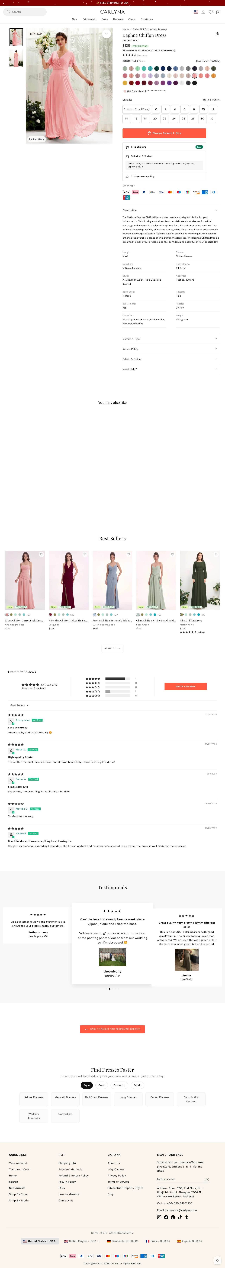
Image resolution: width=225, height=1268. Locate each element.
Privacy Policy (117, 1175)
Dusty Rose (131, 68)
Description (130, 210)
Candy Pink (144, 75)
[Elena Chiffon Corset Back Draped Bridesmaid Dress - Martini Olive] (11, 614)
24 (174, 118)
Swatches (147, 19)
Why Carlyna (116, 1169)
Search (13, 1181)
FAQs (62, 1188)
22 (164, 118)
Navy (169, 68)
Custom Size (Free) (137, 109)
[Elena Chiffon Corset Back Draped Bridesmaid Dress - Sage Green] (19, 614)
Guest (132, 19)
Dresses (118, 19)
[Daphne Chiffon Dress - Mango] (19, 494)
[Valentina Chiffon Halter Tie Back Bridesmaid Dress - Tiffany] (67, 614)
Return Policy (131, 349)
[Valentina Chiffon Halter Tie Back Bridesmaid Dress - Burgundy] (50, 614)
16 (136, 118)
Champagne (181, 75)
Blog (110, 1194)
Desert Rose (125, 75)
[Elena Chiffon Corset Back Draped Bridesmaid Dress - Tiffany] (24, 614)
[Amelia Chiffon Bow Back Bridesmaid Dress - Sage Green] (107, 614)
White (181, 82)
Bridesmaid (90, 19)
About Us (114, 1163)
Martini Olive (213, 68)
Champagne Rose (131, 75)
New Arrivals (17, 1188)
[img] (16, 715)
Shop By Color (18, 1194)
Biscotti (175, 75)
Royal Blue (162, 68)
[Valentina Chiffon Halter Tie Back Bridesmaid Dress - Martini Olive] (55, 614)
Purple (162, 82)
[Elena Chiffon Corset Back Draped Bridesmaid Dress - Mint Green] (15, 614)
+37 (28, 494)
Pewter (188, 82)
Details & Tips (131, 338)
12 (213, 109)
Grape (175, 82)
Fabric (138, 1085)
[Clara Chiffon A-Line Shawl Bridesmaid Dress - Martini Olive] (142, 614)
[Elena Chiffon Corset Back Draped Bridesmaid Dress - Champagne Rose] (7, 614)
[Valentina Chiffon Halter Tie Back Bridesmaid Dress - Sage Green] (63, 614)
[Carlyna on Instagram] (159, 1217)
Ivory (169, 75)
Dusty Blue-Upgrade (162, 75)
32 (212, 118)
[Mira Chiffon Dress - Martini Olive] (182, 614)
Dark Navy (194, 68)
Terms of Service (118, 1181)
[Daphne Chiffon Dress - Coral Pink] (15, 494)
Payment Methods (70, 1169)
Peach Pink (200, 75)
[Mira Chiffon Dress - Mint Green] (186, 614)
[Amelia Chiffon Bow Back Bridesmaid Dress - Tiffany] (111, 614)
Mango (213, 75)
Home (126, 29)
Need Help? (130, 369)
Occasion (119, 1085)
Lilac (150, 75)
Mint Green (137, 68)
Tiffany (144, 68)
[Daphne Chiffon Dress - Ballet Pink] (7, 494)
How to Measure (69, 1194)
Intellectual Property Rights (125, 1188)
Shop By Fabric (18, 1200)
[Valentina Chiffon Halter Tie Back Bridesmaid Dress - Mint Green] (59, 614)
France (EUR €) (160, 1241)
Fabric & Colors (132, 359)
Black (194, 82)
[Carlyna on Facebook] (166, 1217)
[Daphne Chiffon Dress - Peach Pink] (11, 494)
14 (126, 118)
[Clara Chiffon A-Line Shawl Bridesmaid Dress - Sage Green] (138, 614)
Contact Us (66, 1200)
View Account (18, 1163)
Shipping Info (67, 1163)
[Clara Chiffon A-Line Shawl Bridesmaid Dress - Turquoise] (155, 614)
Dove (200, 68)
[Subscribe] (207, 1179)
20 (155, 118)
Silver (181, 68)
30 (202, 118)
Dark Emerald (156, 68)
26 (183, 118)
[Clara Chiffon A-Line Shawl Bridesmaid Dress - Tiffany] (150, 614)
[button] (129, 55)
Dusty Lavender (156, 75)
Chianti (150, 82)
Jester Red (137, 82)
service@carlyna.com (183, 1210)
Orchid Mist (156, 82)
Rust (131, 82)
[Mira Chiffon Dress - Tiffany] (194, 614)
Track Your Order (20, 1169)
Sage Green (125, 68)
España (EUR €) (192, 1241)
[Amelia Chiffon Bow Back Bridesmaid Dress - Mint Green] (103, 614)
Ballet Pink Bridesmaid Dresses (150, 29)
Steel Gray (188, 68)
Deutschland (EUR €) (125, 1241)
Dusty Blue (175, 68)
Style (87, 1085)
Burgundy (144, 82)
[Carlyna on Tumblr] (187, 1217)
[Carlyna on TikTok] (180, 1217)
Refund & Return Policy (74, 1175)
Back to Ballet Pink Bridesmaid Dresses (115, 1029)
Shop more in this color (208, 61)
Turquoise (150, 68)
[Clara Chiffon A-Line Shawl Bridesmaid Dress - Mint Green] (146, 614)
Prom (105, 19)
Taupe (188, 75)
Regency (169, 82)
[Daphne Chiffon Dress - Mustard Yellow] (24, 494)
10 (203, 109)
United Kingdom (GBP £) (84, 1241)
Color (101, 1085)
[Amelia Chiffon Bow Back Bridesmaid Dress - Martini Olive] (98, 614)
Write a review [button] (185, 686)
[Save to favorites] (106, 33)
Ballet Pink (194, 75)
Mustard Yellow (125, 82)
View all (111, 648)
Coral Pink (207, 75)
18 (145, 118)
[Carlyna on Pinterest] (173, 1217)
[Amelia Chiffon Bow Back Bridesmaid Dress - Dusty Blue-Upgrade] (94, 614)
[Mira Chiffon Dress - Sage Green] (190, 614)
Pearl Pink (207, 68)
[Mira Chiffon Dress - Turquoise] (198, 614)
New (75, 19)
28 (193, 118)
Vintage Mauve (137, 75)
